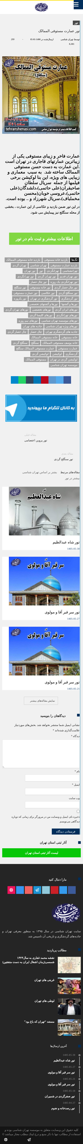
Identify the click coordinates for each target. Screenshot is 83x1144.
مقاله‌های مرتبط (70, 472)
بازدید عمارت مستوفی (63, 265)
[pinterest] (44, 380)
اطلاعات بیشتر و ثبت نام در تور (44, 238)
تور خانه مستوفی (40, 287)
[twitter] (60, 380)
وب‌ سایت (74, 798)
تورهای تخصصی (41, 309)
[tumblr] (29, 380)
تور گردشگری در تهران (43, 298)
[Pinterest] (54, 890)
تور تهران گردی (47, 276)
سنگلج (35, 342)
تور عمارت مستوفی (25, 293)
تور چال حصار (39, 282)
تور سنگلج (20, 287)
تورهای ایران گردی (66, 309)
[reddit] (52, 380)
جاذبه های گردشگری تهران (61, 331)
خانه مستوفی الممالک (44, 337)
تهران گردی (19, 265)
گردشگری (71, 354)
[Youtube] (29, 890)
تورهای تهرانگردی (66, 315)
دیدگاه (75, 736)
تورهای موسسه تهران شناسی (59, 320)
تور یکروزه (20, 298)
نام (77, 771)
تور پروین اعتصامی (35, 437)
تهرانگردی (53, 270)
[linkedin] (37, 380)
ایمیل (76, 784)
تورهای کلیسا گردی (41, 315)
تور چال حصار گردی (65, 287)
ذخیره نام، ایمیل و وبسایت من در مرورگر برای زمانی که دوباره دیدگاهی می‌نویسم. (46, 819)
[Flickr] (37, 890)
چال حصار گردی (17, 331)
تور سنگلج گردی (67, 293)
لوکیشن (57, 354)
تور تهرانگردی (25, 276)
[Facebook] (72, 890)
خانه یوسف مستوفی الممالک (59, 342)
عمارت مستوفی (67, 348)
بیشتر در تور (72, 478)
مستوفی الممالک (35, 359)
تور (76, 22)
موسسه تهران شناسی (63, 365)
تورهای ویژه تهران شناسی (61, 326)
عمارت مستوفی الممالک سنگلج (35, 348)
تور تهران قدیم (68, 276)
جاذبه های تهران (32, 326)
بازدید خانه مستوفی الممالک (23, 259)
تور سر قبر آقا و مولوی (62, 612)
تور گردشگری (69, 298)
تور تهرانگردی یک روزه (63, 282)
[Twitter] (63, 890)
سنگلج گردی (20, 342)
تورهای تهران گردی (16, 309)
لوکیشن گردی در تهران (63, 359)
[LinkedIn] (46, 890)
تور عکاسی (48, 293)
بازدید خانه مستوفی (56, 259)
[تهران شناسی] (41, 3)
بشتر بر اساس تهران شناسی (39, 472)
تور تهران (29, 270)
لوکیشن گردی (40, 354)
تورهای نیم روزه (28, 320)
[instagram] (20, 890)
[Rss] (11, 890)
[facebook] (67, 380)
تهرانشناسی (70, 270)
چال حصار (36, 331)
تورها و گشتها (69, 304)
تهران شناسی (67, 39)
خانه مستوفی (69, 337)
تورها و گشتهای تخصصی (43, 304)
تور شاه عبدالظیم (66, 542)
